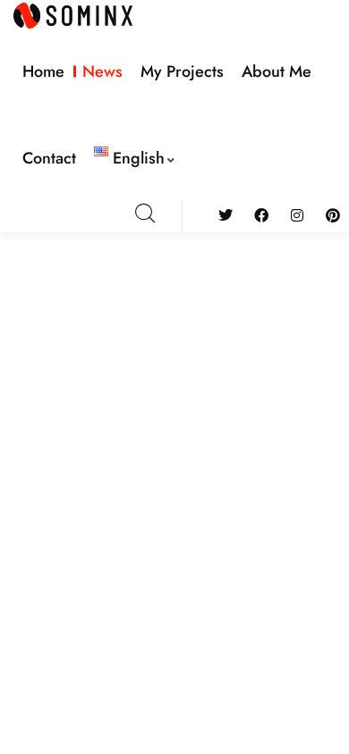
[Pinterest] (333, 215)
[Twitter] (225, 215)
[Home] (72, 16)
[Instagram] (297, 215)
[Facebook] (261, 215)
